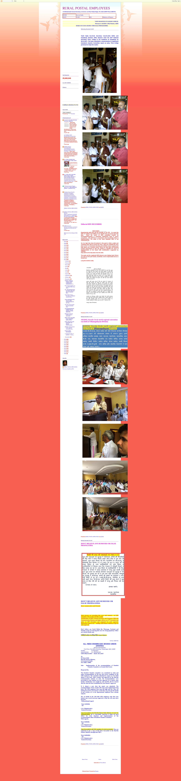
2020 (65, 342)
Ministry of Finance (108, 17)
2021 (65, 344)
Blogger (96, 771)
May (66, 268)
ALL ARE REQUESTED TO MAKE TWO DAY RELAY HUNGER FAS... (70, 291)
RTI (91, 17)
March (66, 264)
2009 (65, 245)
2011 (65, 248)
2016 (65, 257)
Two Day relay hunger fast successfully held (69, 305)
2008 (65, 243)
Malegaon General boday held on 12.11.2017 (69, 314)
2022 (65, 346)
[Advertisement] (99, 215)
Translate (73, 113)
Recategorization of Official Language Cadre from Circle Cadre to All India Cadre (69, 180)
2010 (65, 247)
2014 (65, 254)
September (67, 275)
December (67, 337)
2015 (65, 256)
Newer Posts (84, 759)
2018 (65, 339)
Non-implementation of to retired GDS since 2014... (70, 286)
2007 (65, 241)
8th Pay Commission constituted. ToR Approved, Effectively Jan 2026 (70, 228)
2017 (65, 259)
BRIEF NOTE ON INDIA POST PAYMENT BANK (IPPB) (70, 318)
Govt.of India (79, 15)
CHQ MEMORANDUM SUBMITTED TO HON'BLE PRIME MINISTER (69, 310)
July (66, 271)
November (67, 279)
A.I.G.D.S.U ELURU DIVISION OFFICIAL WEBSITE (70, 121)
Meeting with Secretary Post (70, 136)
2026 (65, 353)
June (66, 270)
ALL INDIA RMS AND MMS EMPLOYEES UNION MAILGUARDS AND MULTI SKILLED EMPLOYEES (70, 176)
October (67, 277)
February (67, 263)
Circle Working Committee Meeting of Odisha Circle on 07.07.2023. (69, 150)
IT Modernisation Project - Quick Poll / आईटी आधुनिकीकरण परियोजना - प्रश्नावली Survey (70, 187)
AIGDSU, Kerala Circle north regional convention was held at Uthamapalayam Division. (99, 320)
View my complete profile (68, 368)
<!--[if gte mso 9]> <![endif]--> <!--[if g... (69, 334)
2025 (65, 351)
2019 (65, 341)
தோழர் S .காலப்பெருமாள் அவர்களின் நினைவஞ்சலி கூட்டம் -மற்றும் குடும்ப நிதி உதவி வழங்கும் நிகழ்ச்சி (70, 215)
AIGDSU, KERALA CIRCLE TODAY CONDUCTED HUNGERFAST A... (69, 282)
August (67, 273)
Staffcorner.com (67, 225)
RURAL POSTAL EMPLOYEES (86, 8)
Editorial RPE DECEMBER (91, 224)
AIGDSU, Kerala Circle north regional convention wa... (70, 328)
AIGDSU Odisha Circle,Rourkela (67, 147)
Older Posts (114, 759)
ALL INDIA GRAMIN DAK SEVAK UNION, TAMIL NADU (70, 160)
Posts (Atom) (103, 762)
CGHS (78, 17)
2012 (65, 250)
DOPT (64, 17)
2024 (65, 350)
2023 (65, 348)
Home (100, 759)
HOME (65, 15)
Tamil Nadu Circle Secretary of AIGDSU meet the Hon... (70, 296)
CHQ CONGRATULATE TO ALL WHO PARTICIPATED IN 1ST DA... (70, 301)
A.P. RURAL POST (68, 135)
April (66, 266)
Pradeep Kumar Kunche (69, 192)
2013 (65, 252)
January (67, 261)
